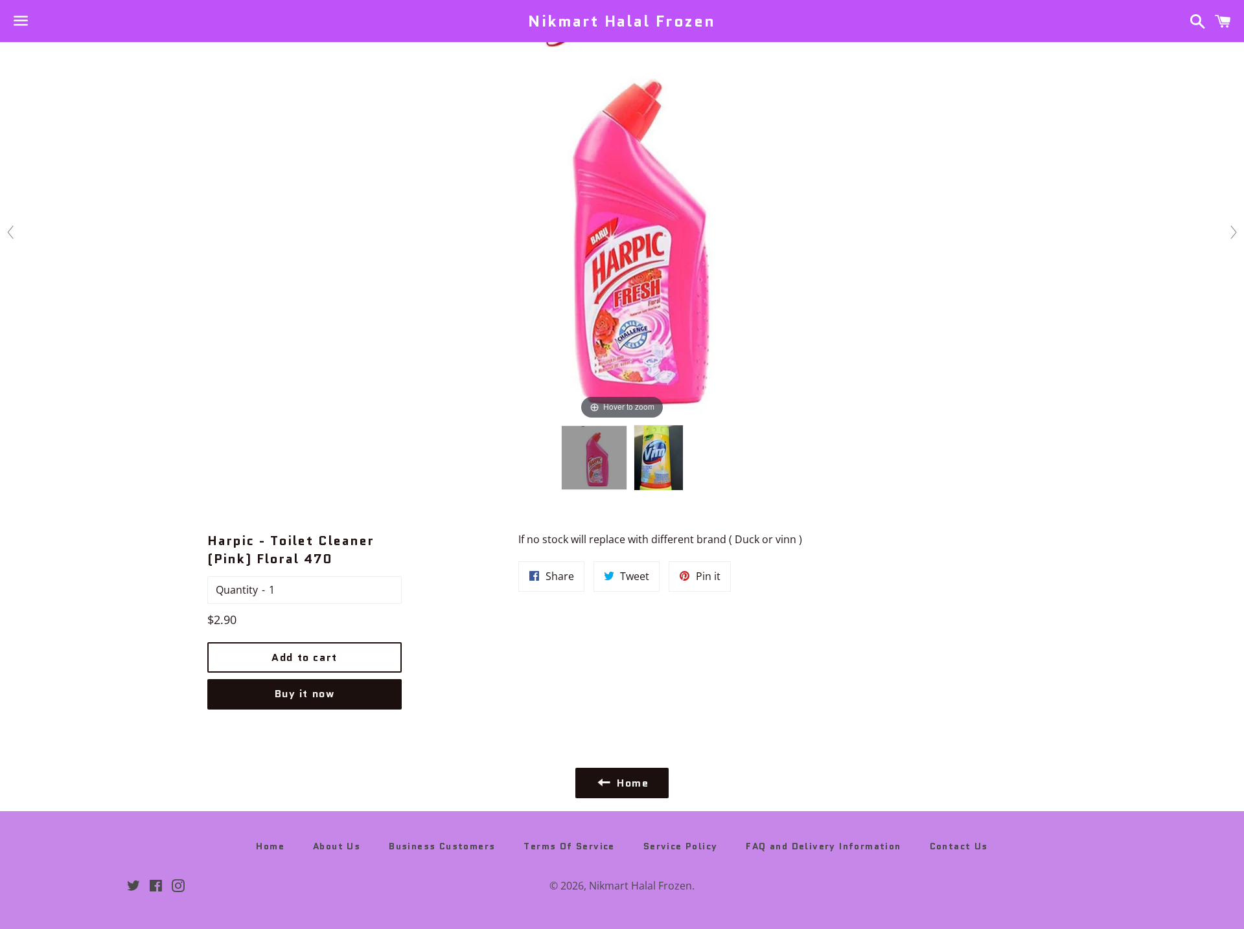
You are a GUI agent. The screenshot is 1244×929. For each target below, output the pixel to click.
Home (270, 846)
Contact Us (959, 846)
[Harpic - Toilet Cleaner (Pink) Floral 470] (594, 457)
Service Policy (680, 846)
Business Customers (442, 846)
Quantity (237, 590)
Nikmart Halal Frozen (621, 21)
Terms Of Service (569, 846)
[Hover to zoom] (622, 231)
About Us (336, 846)
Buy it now (305, 693)
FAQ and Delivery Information (823, 846)
